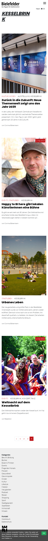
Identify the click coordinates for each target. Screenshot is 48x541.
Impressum (6, 519)
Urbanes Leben (12, 302)
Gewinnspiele (7, 476)
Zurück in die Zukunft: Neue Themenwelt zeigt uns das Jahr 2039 (21, 103)
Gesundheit (6, 473)
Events (5, 200)
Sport (4, 500)
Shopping (5, 498)
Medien (5, 487)
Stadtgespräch (7, 503)
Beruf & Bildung (8, 457)
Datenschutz (6, 522)
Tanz (33, 398)
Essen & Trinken (8, 463)
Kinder (4, 479)
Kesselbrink (36, 96)
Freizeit (4, 471)
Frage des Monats (8, 468)
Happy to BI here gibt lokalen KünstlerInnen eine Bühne (22, 205)
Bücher (4, 460)
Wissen (12, 96)
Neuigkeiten (6, 489)
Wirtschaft (6, 508)
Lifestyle (5, 484)
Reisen (4, 495)
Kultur (5, 96)
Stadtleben (14, 200)
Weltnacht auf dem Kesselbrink (16, 404)
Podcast (5, 492)
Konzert (26, 398)
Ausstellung (24, 96)
